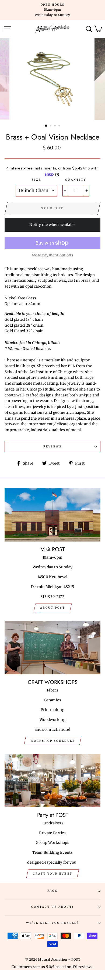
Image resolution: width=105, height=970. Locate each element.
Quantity (75, 179)
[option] (52, 10)
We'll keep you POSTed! (52, 923)
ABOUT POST (52, 607)
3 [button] (55, 126)
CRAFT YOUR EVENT (52, 873)
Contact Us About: (52, 907)
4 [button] (59, 126)
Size (36, 179)
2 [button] (51, 126)
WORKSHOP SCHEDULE (52, 741)
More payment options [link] (52, 255)
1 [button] (46, 126)
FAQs (52, 890)
